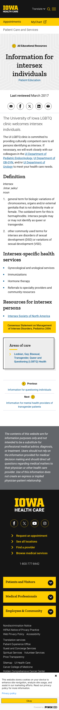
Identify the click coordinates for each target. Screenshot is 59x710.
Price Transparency (13, 656)
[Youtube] (35, 523)
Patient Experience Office (17, 644)
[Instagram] (45, 523)
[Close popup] (56, 675)
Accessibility (33, 634)
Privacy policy (9, 693)
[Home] (12, 9)
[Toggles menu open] (54, 9)
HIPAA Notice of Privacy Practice (21, 629)
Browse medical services (32, 553)
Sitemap (7, 662)
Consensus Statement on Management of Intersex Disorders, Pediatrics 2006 (30, 327)
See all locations (26, 541)
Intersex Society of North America (29, 316)
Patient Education (30, 80)
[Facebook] (14, 523)
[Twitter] (24, 523)
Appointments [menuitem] (12, 21)
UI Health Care (22, 662)
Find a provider (25, 547)
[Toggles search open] (49, 9)
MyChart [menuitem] (36, 22)
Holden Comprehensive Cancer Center (24, 671)
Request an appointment (31, 535)
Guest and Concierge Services (19, 648)
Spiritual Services (12, 652)
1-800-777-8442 (29, 563)
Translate (37, 8)
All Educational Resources (32, 45)
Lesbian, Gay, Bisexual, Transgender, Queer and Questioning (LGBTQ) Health (30, 358)
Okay (29, 700)
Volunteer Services (34, 652)
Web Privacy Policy (13, 634)
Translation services (14, 639)
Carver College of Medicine (18, 666)
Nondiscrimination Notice (17, 625)
